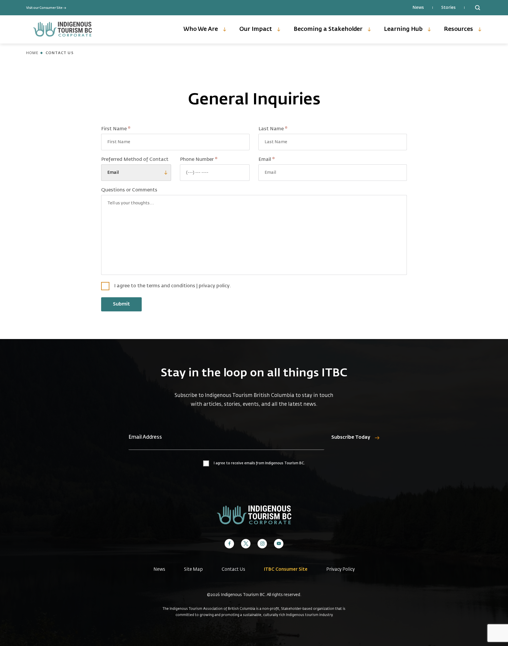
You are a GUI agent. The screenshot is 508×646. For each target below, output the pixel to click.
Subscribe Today (350, 437)
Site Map (193, 569)
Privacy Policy (340, 569)
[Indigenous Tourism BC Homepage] (62, 29)
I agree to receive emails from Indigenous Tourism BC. (259, 463)
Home (32, 53)
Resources (458, 29)
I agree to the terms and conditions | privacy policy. (172, 286)
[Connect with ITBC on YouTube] (278, 543)
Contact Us (233, 569)
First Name (126, 129)
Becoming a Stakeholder (328, 29)
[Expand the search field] (477, 7)
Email (276, 159)
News (418, 8)
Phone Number (209, 159)
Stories (448, 8)
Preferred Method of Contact (134, 159)
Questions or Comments (129, 190)
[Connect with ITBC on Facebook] (229, 543)
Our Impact (255, 29)
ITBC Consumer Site (286, 569)
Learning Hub (403, 29)
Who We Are (200, 29)
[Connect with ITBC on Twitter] (245, 543)
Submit (121, 304)
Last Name (283, 129)
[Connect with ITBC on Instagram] (262, 543)
